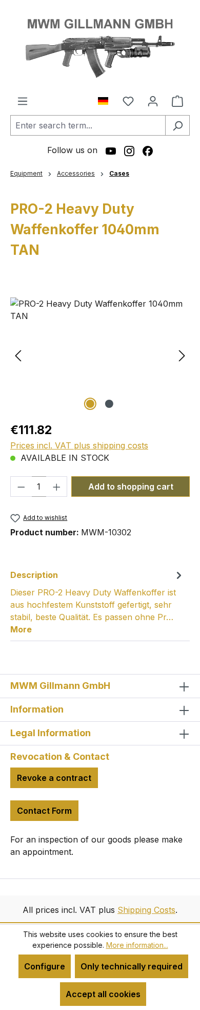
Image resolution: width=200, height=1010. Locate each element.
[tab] (97, 601)
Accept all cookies (103, 994)
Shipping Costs (146, 910)
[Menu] (22, 100)
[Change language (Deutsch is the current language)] (107, 98)
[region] (100, 355)
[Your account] (153, 100)
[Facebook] (148, 150)
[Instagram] (129, 150)
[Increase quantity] (57, 486)
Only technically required (132, 966)
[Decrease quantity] (21, 486)
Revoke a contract (54, 778)
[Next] (182, 355)
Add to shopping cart (130, 486)
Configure (44, 966)
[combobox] (88, 125)
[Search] (177, 125)
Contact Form (44, 811)
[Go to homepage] (100, 47)
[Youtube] (111, 150)
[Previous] (18, 355)
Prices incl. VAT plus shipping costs (79, 445)
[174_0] (100, 355)
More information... (137, 945)
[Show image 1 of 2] (90, 404)
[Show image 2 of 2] (109, 404)
